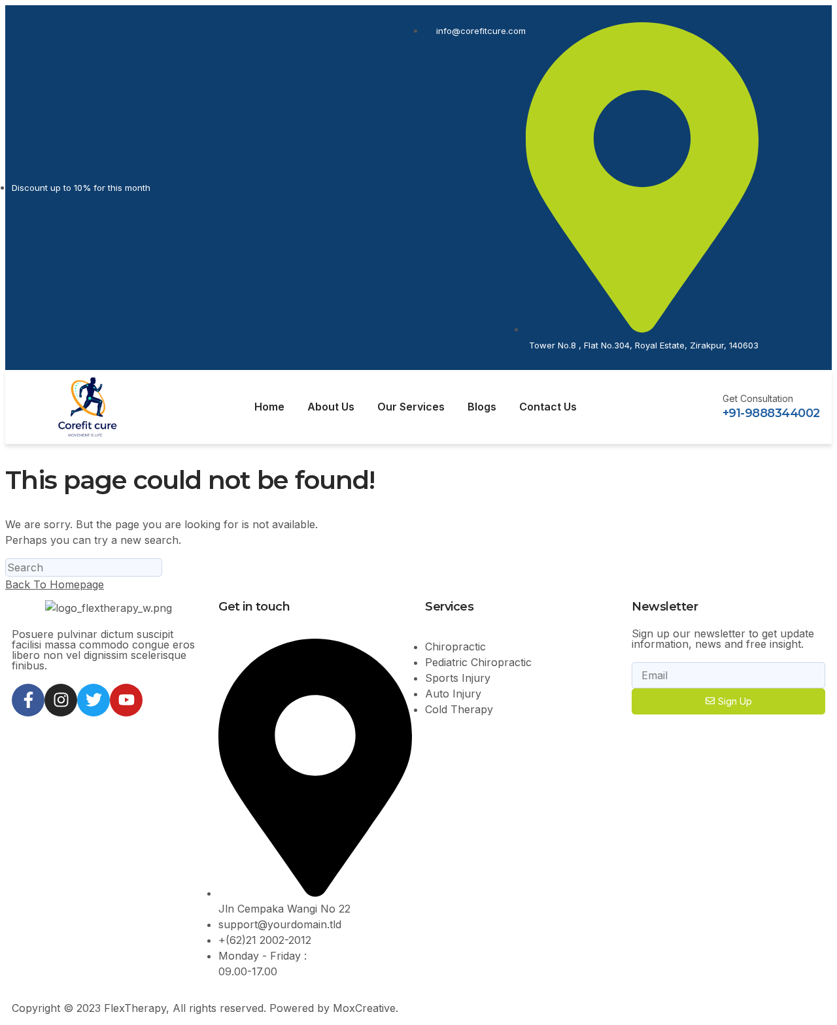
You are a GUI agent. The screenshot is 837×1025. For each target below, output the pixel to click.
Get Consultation (758, 398)
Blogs (482, 406)
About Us (330, 406)
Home (269, 406)
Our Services (411, 406)
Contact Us (548, 406)
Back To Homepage (54, 584)
